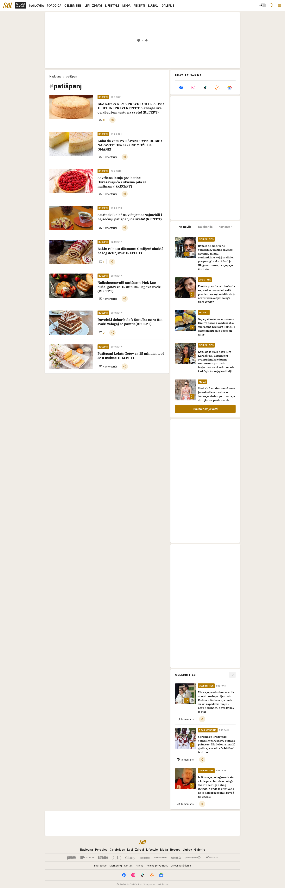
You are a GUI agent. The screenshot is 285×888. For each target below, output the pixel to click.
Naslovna (55, 76)
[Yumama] (193, 857)
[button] (102, 120)
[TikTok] (205, 87)
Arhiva (139, 865)
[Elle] (116, 857)
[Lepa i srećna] (144, 857)
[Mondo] (87, 857)
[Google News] (230, 87)
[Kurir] (71, 857)
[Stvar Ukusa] (211, 857)
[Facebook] (181, 87)
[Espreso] (103, 857)
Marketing (116, 865)
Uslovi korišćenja (181, 865)
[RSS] (217, 87)
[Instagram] (193, 87)
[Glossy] (130, 857)
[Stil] (7, 5)
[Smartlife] (160, 857)
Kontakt (128, 865)
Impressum (100, 865)
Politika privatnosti (157, 865)
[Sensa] (176, 857)
